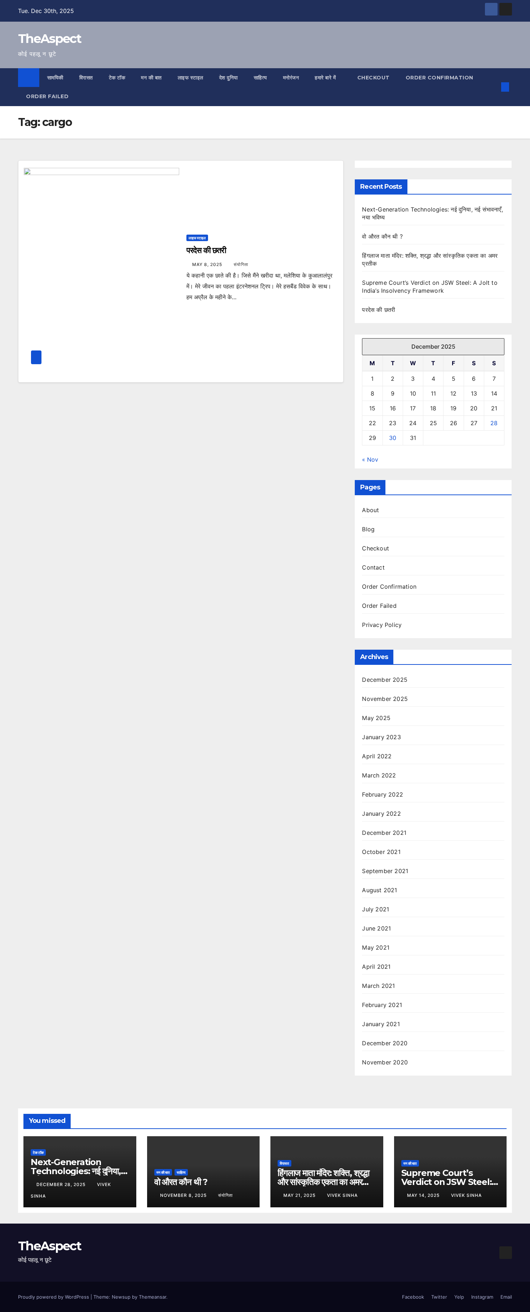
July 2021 (375, 909)
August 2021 (379, 890)
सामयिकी (55, 77)
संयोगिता (241, 264)
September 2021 (385, 871)
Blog (368, 529)
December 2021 (384, 832)
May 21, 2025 (300, 1195)
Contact (373, 567)
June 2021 (376, 928)
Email (506, 1297)
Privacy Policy (382, 624)
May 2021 (375, 947)
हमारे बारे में (326, 77)
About (370, 510)
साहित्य (260, 77)
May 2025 (376, 718)
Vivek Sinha (342, 1195)
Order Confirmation (439, 77)
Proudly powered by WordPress (54, 1297)
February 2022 (382, 794)
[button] (493, 87)
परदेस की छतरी (206, 250)
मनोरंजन (291, 77)
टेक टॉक (117, 77)
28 (494, 423)
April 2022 (377, 756)
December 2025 (384, 679)
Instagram (482, 1297)
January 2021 (380, 1024)
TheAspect (49, 38)
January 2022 (381, 813)
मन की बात (151, 77)
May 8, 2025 (208, 264)
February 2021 (382, 1004)
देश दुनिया (228, 77)
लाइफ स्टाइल (190, 77)
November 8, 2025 (184, 1195)
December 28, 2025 (61, 1184)
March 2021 (378, 985)
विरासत (86, 77)
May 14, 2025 (424, 1195)
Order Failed (47, 96)
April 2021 (376, 966)
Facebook (413, 1297)
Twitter (439, 1297)
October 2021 (381, 851)
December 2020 (384, 1043)
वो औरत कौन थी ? (382, 236)
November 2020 (385, 1062)
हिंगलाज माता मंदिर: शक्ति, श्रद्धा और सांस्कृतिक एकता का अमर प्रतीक (323, 1182)
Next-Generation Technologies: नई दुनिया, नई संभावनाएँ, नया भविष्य (76, 1171)
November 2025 (385, 698)
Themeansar (152, 1297)
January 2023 (381, 737)
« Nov (370, 459)
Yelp (459, 1297)
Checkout (373, 77)
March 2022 (379, 775)
